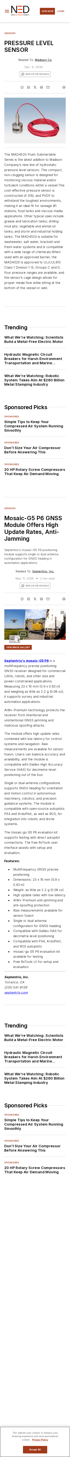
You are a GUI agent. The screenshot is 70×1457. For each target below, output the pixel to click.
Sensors (9, 33)
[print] (64, 87)
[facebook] (22, 87)
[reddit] (41, 87)
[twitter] (35, 87)
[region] (35, 1442)
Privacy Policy (40, 1439)
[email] (48, 87)
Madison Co (43, 60)
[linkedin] (28, 87)
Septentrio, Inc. (43, 571)
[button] (7, 11)
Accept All (35, 1449)
